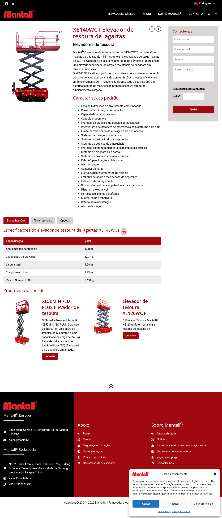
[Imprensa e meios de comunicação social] (179, 445)
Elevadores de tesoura (93, 44)
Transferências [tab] (43, 220)
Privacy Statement (181, 511)
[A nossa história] (163, 434)
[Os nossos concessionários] (171, 451)
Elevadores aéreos (121, 13)
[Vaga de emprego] (164, 457)
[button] (215, 474)
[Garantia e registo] (91, 451)
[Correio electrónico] (13, 3)
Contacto (196, 13)
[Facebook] (6, 3)
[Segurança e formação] (94, 445)
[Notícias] (159, 439)
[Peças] (84, 434)
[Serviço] (85, 439)
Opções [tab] (65, 220)
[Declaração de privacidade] (96, 463)
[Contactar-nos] (162, 463)
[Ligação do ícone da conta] (216, 13)
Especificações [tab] (16, 220)
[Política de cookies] (92, 457)
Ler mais (50, 356)
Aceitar (146, 503)
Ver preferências (203, 503)
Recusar (174, 503)
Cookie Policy (164, 511)
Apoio (147, 13)
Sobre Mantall (170, 13)
